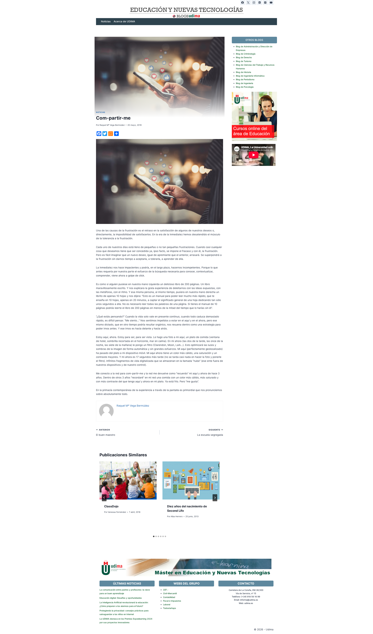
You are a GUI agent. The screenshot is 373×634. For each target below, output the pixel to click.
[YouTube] (271, 2)
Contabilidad (169, 597)
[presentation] (128, 480)
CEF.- (165, 589)
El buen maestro (105, 432)
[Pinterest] (265, 2)
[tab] (153, 536)
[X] (248, 2)
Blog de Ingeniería (244, 83)
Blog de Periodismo (245, 79)
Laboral (166, 604)
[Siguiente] (215, 497)
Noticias (106, 21)
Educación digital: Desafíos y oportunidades (121, 598)
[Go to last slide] (104, 497)
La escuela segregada (210, 432)
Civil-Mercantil (170, 593)
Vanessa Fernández (117, 512)
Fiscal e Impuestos (172, 601)
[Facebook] (242, 2)
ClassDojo (111, 506)
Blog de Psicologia (245, 87)
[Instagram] (253, 2)
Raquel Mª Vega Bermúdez (112, 125)
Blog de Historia (243, 72)
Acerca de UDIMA (124, 21)
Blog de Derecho (244, 57)
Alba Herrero (177, 516)
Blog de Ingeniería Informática (250, 76)
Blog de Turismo (243, 61)
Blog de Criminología (245, 54)
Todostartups (169, 608)
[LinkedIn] (259, 2)
